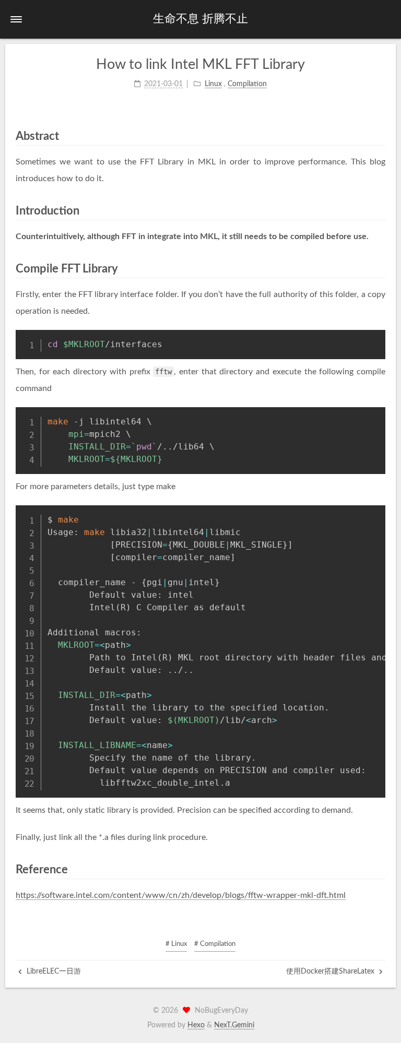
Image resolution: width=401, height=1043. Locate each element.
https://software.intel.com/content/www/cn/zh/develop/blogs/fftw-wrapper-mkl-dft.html (181, 895)
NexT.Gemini (234, 1025)
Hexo (196, 1025)
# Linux (176, 944)
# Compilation (214, 944)
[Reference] (380, 869)
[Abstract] (380, 136)
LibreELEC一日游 (53, 971)
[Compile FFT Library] (380, 268)
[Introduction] (380, 211)
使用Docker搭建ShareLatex (331, 971)
